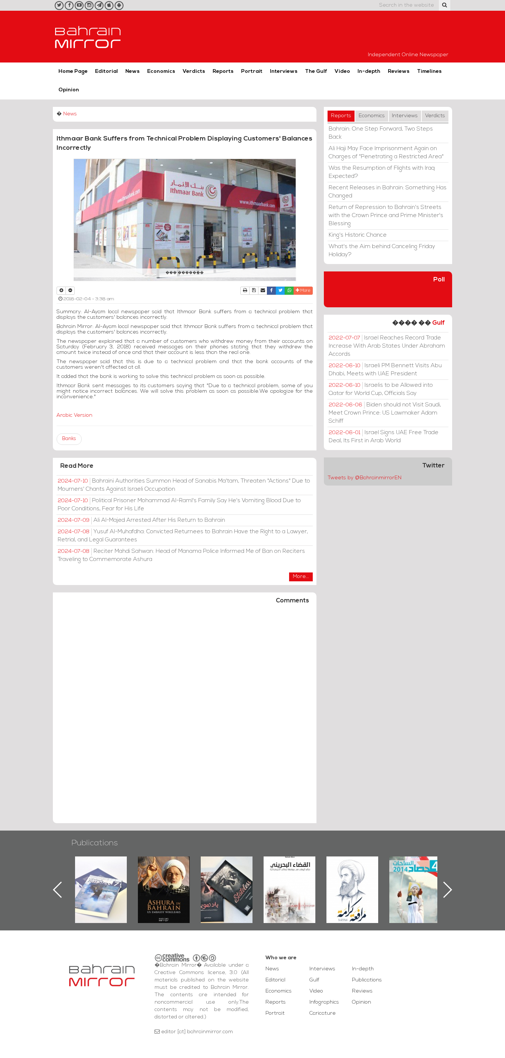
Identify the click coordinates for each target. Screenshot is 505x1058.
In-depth (368, 71)
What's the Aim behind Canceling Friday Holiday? (382, 251)
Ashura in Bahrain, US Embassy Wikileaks (113, 878)
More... (301, 576)
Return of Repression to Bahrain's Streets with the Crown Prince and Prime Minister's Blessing (386, 215)
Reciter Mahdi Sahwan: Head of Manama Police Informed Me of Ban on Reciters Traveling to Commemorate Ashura (181, 555)
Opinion (68, 90)
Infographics (324, 1002)
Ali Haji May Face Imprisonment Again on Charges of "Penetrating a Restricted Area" (386, 153)
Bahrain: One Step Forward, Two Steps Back (381, 133)
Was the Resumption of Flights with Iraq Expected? (382, 172)
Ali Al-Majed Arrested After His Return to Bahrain (141, 520)
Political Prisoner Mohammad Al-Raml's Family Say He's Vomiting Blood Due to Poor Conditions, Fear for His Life (179, 505)
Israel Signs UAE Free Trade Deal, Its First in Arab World (383, 437)
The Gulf (316, 71)
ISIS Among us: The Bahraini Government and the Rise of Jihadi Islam (427, 882)
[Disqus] (185, 717)
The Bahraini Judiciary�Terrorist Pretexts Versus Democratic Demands (240, 882)
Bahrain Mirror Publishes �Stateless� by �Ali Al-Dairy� (176, 878)
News (132, 71)
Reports (223, 71)
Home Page (73, 71)
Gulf (438, 323)
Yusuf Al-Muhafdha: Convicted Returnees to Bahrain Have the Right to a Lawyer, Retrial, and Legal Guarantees (183, 536)
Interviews (284, 71)
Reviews (399, 71)
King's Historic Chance (358, 235)
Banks (69, 438)
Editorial (106, 71)
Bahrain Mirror (88, 36)
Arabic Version (74, 415)
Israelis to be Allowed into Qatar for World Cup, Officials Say (381, 389)
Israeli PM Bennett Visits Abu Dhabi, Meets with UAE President (385, 370)
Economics (161, 71)
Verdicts (194, 71)
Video (342, 71)
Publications (94, 843)
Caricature (322, 1013)
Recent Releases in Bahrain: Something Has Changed (388, 192)
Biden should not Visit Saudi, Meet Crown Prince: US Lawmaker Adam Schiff (385, 413)
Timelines (429, 71)
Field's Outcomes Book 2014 (365, 869)
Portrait (251, 71)
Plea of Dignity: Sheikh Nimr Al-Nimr (302, 873)
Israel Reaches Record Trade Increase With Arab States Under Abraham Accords (387, 346)
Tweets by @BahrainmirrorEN (364, 478)
